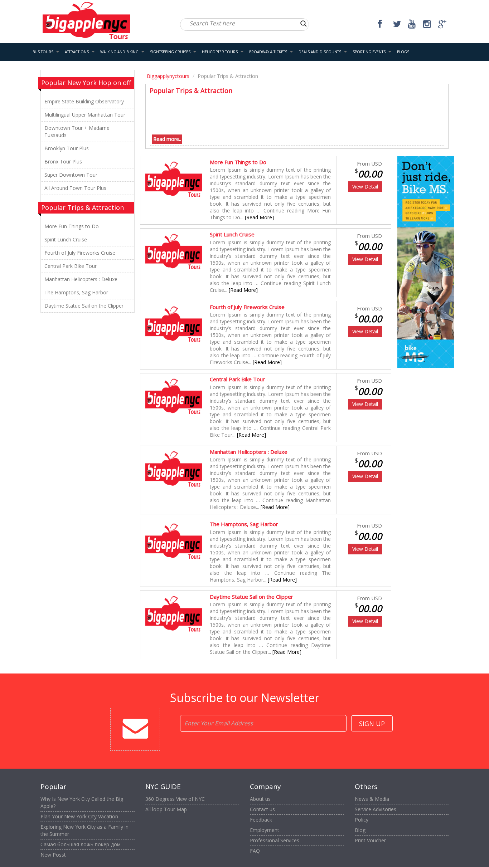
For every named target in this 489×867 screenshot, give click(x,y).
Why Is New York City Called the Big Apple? (81, 802)
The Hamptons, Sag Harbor (76, 292)
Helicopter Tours (220, 51)
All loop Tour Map (166, 809)
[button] (57, 52)
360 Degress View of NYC (175, 798)
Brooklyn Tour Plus (66, 148)
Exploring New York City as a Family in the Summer (84, 830)
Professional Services (274, 840)
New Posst (53, 854)
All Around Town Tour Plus (75, 188)
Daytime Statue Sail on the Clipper (84, 305)
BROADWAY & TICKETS (268, 51)
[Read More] (259, 217)
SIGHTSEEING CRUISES (170, 51)
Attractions (77, 51)
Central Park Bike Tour (70, 266)
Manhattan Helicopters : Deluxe (80, 279)
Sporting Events (369, 51)
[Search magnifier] (304, 24)
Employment (264, 830)
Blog (360, 830)
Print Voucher (370, 840)
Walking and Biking (119, 51)
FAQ (255, 850)
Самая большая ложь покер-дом (80, 844)
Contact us (262, 809)
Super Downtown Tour (70, 174)
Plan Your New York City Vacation (79, 816)
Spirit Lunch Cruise (65, 239)
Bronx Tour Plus (63, 161)
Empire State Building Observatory (84, 101)
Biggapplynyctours (168, 76)
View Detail (365, 186)
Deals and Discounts (320, 51)
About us (260, 798)
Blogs (403, 51)
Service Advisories (375, 809)
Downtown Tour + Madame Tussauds (77, 131)
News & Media (372, 798)
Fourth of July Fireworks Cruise (79, 252)
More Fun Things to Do (71, 226)
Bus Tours (43, 51)
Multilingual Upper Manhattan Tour (84, 114)
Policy (361, 819)
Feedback (261, 819)
